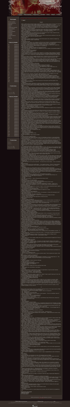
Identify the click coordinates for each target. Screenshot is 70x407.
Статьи (26, 18)
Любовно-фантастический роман (21, 401)
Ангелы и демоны (12, 21)
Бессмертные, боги (12, 23)
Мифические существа (13, 27)
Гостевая (43, 14)
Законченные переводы (32, 18)
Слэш (10, 36)
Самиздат (10, 34)
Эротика (10, 38)
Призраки (10, 32)
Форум (53, 14)
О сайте (58, 14)
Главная (20, 14)
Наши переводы (27, 14)
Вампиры (10, 24)
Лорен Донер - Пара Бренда (42, 18)
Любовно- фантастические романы (24, 6)
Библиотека (36, 14)
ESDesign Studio (40, 401)
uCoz (54, 401)
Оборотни (10, 30)
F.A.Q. (48, 14)
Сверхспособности (12, 35)
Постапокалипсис (12, 31)
